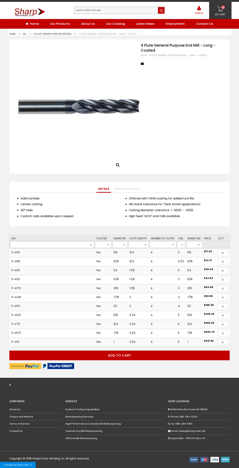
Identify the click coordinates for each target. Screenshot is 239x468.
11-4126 (15, 252)
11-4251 (15, 270)
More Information (127, 189)
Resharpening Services (79, 416)
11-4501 (15, 306)
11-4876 (16, 333)
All (25, 33)
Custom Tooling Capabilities (82, 409)
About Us (14, 409)
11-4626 (16, 315)
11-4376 (16, 288)
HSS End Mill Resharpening (81, 438)
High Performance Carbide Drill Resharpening (93, 424)
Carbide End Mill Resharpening (84, 431)
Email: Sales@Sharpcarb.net (187, 431)
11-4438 (16, 297)
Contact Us (16, 431)
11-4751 (15, 324)
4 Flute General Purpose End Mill (53, 33)
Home (12, 33)
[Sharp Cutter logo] (28, 13)
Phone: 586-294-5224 (183, 416)
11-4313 (15, 279)
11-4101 (15, 342)
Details (103, 189)
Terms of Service (19, 424)
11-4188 (15, 261)
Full (119, 165)
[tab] (103, 189)
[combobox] (119, 10)
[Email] (143, 64)
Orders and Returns (21, 416)
